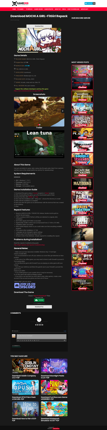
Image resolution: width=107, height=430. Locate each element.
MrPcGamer (56, 428)
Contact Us (89, 3)
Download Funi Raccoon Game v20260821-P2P (54, 398)
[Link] (34, 340)
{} (36, 340)
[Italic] (20, 340)
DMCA (64, 9)
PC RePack (29, 9)
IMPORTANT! (84, 9)
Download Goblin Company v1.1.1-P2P (24, 377)
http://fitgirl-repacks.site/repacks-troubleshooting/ (29, 245)
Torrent (35, 193)
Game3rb (56, 427)
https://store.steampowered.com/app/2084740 (28, 91)
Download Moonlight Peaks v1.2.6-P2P (52, 377)
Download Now (39, 26)
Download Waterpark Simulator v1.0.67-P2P (50, 419)
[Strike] (24, 340)
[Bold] (18, 340)
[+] (38, 340)
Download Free (39, 306)
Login (65, 331)
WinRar (30, 197)
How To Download (40, 296)
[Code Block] (32, 340)
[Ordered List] (26, 340)
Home (14, 9)
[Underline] (22, 340)
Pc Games (15, 372)
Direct (47, 193)
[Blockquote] (30, 340)
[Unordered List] (28, 340)
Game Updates (48, 9)
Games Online (38, 9)
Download (41, 300)
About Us (58, 9)
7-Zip (36, 197)
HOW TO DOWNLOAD (73, 9)
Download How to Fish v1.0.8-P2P (24, 419)
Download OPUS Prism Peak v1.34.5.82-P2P (24, 398)
